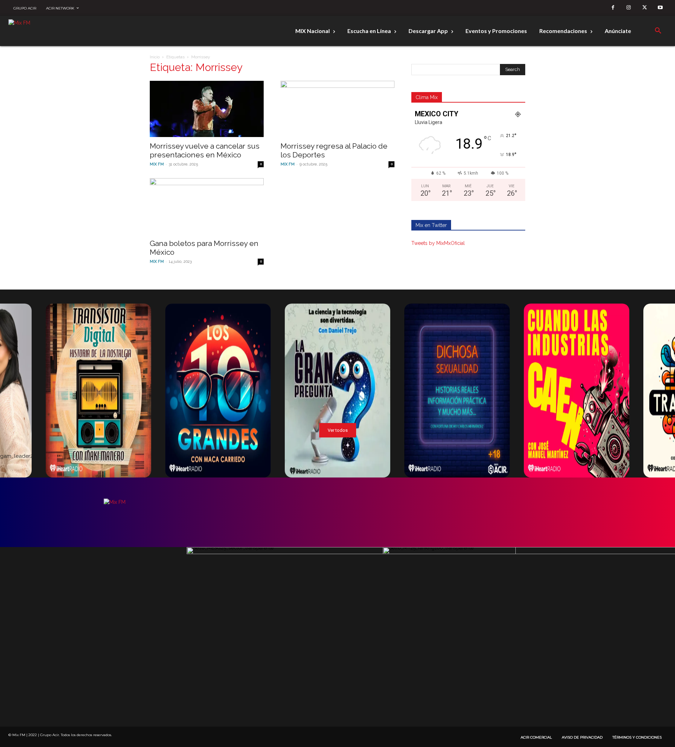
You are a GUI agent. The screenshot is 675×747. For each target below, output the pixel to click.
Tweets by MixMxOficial (438, 243)
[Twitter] (644, 8)
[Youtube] (660, 8)
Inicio (155, 56)
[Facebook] (613, 8)
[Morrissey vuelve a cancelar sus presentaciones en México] (207, 109)
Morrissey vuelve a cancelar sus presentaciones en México (204, 150)
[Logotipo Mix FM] (43, 31)
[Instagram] (629, 8)
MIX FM (157, 164)
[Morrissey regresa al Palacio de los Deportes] (337, 109)
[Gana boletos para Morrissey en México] (207, 206)
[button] (658, 30)
